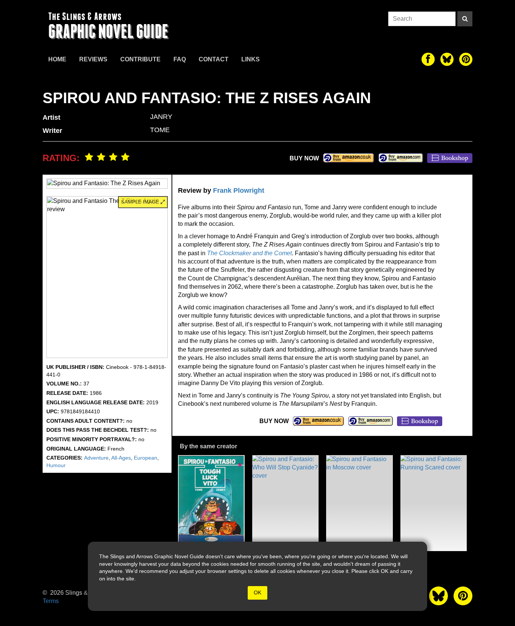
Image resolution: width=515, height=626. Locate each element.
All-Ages (121, 458)
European (145, 458)
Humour (56, 465)
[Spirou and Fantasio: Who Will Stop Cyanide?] (285, 503)
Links (250, 59)
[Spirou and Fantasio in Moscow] (359, 503)
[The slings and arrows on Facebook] (428, 59)
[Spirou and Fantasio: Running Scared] (433, 503)
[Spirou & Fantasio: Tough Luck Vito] (211, 503)
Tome (160, 130)
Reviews (93, 59)
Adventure (96, 458)
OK (257, 592)
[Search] (464, 18)
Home (57, 59)
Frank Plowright (238, 190)
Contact (213, 59)
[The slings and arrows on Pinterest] (465, 59)
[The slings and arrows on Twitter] (447, 59)
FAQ (179, 59)
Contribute (140, 59)
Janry (161, 116)
